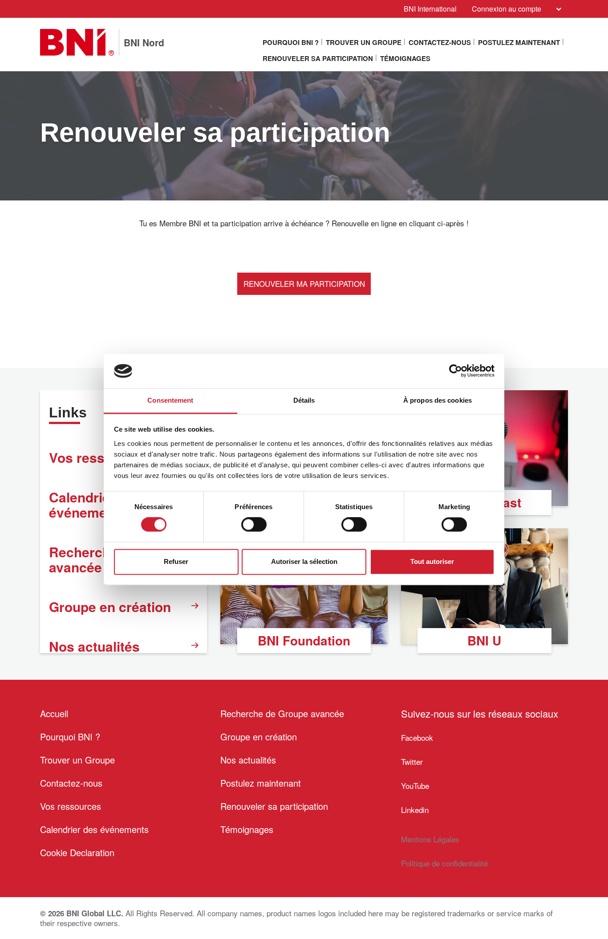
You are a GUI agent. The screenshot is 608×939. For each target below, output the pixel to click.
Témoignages (405, 58)
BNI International (430, 9)
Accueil (54, 713)
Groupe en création (110, 606)
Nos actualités (94, 646)
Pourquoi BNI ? (291, 42)
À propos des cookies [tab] (437, 400)
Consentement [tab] (170, 400)
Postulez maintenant (519, 42)
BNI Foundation (304, 640)
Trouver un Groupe (363, 42)
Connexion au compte (506, 9)
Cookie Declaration (77, 852)
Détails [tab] (304, 400)
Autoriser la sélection (304, 561)
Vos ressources (70, 806)
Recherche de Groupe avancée (282, 713)
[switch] (254, 525)
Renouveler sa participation (318, 58)
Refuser (176, 561)
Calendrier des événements (94, 829)
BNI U (484, 640)
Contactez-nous (440, 42)
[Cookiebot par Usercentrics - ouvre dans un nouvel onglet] (456, 371)
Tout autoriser (432, 561)
